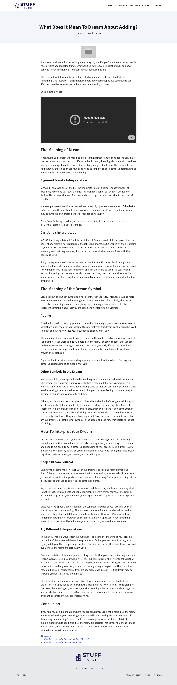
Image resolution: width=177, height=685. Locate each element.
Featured (135, 5)
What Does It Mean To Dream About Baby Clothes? (66, 639)
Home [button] (111, 5)
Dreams (47, 636)
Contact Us (80, 668)
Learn (158, 5)
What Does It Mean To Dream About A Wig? (63, 642)
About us (97, 668)
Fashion (123, 5)
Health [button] (146, 5)
